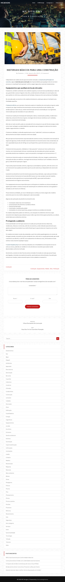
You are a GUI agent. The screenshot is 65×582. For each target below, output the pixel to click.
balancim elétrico (12, 105)
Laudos (8, 454)
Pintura (8, 485)
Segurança (9, 520)
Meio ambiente (10, 473)
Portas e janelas (10, 501)
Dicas (7, 407)
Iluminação (9, 441)
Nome (15, 298)
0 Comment (45, 73)
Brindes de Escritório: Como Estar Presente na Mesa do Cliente (23, 567)
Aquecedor (8, 366)
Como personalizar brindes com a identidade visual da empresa (23, 560)
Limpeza (8, 457)
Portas (8, 498)
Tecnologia (9, 536)
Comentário (32, 285)
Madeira (8, 460)
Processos (8, 507)
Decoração (9, 404)
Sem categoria (10, 523)
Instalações (9, 451)
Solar (7, 529)
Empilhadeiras (10, 413)
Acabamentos (9, 350)
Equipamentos (10, 423)
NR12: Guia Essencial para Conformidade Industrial (19, 557)
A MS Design (41, 2)
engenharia (9, 420)
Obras (7, 479)
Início (33, 2)
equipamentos (41, 268)
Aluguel (8, 360)
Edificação (8, 410)
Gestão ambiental (11, 435)
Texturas (8, 542)
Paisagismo (9, 482)
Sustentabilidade (10, 532)
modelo (47, 268)
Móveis (8, 476)
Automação (9, 372)
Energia (8, 416)
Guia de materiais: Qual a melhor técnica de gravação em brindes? (23, 570)
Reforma (8, 511)
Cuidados (8, 401)
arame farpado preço (12, 244)
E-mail (32, 298)
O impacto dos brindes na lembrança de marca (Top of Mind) (22, 564)
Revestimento (10, 514)
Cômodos (8, 388)
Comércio (8, 385)
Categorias (50, 2)
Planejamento (10, 495)
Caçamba (8, 379)
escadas (8, 426)
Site (50, 298)
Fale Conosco (59, 2)
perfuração (56, 268)
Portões (8, 504)
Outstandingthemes (42, 579)
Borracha (8, 376)
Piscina (8, 489)
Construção (9, 267)
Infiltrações (9, 448)
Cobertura (8, 382)
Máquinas (8, 467)
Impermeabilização (11, 445)
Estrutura (8, 432)
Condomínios (9, 391)
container (8, 398)
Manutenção (9, 463)
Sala (7, 517)
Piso (7, 492)
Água (7, 357)
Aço (7, 354)
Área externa (9, 369)
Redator (21, 73)
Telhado (8, 539)
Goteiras (8, 438)
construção (33, 268)
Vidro (7, 545)
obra (51, 268)
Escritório (8, 429)
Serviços (8, 526)
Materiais (8, 470)
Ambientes (9, 363)
